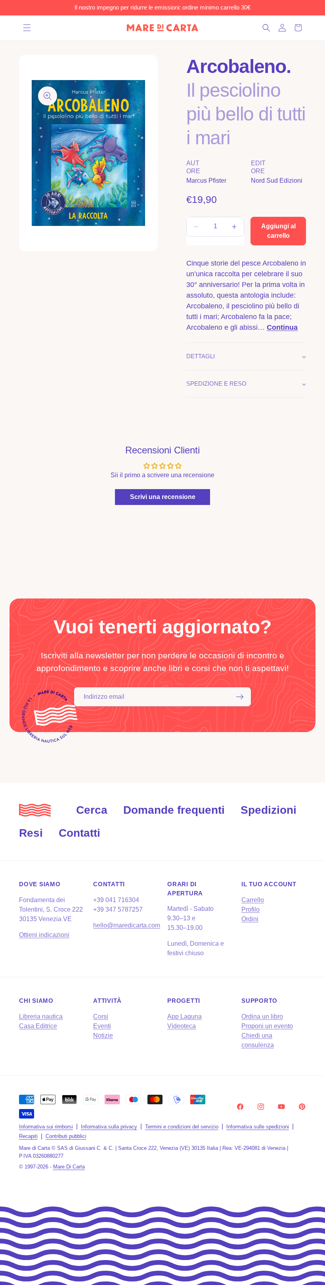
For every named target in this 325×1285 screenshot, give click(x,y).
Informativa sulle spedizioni (257, 1127)
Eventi (102, 1026)
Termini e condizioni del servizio (181, 1127)
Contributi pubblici (66, 1136)
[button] (27, 28)
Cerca (91, 810)
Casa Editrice (38, 1026)
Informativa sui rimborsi (46, 1127)
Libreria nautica (41, 1016)
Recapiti (28, 1136)
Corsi (100, 1016)
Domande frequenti (174, 810)
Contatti (79, 833)
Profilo (250, 909)
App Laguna (184, 1016)
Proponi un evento (267, 1026)
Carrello (252, 900)
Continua (282, 327)
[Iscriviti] (240, 697)
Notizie (103, 1035)
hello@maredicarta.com (126, 925)
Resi (31, 833)
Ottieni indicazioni (44, 934)
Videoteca (181, 1026)
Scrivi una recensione (162, 496)
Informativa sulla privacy (109, 1127)
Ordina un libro (262, 1016)
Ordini (249, 919)
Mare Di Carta (69, 1167)
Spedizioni (268, 810)
